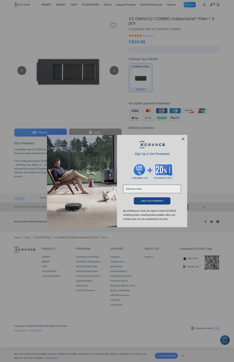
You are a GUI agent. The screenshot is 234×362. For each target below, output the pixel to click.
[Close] (183, 139)
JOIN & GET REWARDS (152, 201)
